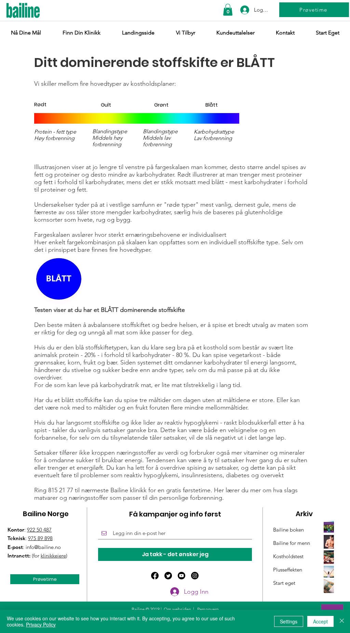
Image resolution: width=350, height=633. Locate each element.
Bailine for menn (291, 543)
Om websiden (177, 609)
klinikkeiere (53, 555)
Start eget (284, 583)
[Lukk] (342, 621)
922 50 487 (39, 529)
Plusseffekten (287, 569)
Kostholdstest (288, 556)
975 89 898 (40, 538)
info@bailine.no (43, 547)
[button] (228, 10)
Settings (288, 621)
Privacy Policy (41, 624)
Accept (320, 621)
